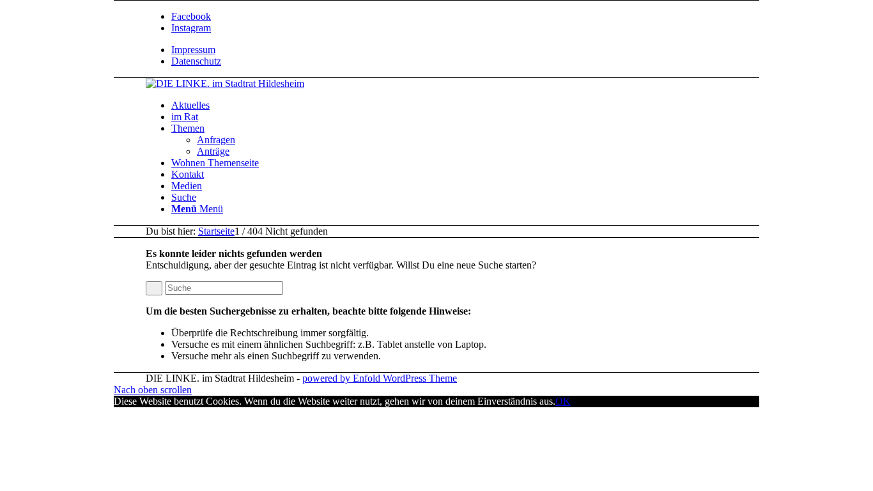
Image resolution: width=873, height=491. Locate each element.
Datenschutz (196, 61)
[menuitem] (481, 50)
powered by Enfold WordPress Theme (379, 378)
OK (563, 401)
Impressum (193, 49)
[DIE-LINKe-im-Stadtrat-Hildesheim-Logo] (225, 83)
